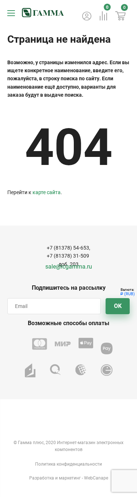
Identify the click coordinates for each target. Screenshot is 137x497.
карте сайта (47, 192)
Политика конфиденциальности (68, 464)
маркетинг (70, 478)
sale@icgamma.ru (68, 266)
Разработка (41, 478)
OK (118, 306)
